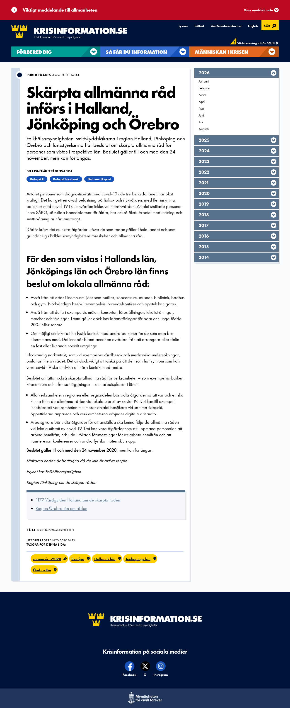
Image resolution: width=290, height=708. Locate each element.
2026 (204, 73)
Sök (270, 25)
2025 (204, 140)
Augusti (204, 129)
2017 (204, 225)
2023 (204, 161)
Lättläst (199, 26)
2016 (204, 236)
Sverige (77, 559)
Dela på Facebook (66, 179)
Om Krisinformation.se (226, 26)
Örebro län (42, 570)
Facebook (130, 675)
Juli (201, 122)
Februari (204, 88)
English (253, 26)
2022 (204, 172)
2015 (204, 247)
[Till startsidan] (69, 32)
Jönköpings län (138, 559)
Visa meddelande (258, 10)
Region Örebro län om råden (61, 508)
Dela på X (37, 179)
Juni (201, 115)
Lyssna (183, 26)
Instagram (161, 675)
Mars (202, 94)
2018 (204, 215)
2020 (204, 193)
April (202, 101)
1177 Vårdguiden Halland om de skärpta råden (78, 500)
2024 (204, 151)
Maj (201, 108)
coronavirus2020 (47, 559)
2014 (204, 257)
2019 (204, 204)
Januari (204, 81)
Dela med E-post (99, 179)
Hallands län (104, 559)
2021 (204, 183)
